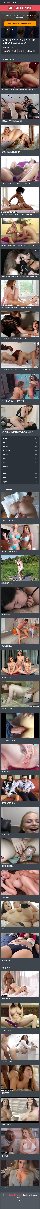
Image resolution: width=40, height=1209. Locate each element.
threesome (31, 51)
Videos (11, 8)
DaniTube (9, 2)
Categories (19, 8)
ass (15, 51)
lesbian (7, 51)
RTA (20, 1201)
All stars (28, 8)
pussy (22, 51)
